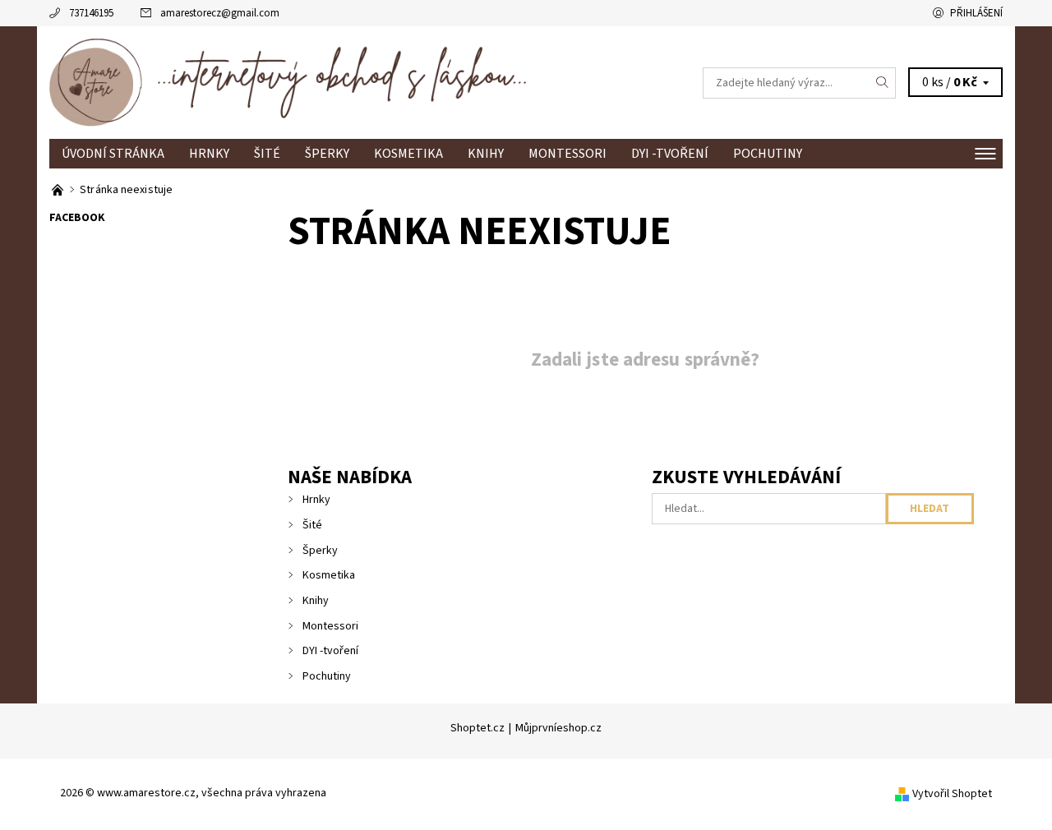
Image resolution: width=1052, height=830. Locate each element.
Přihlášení (976, 13)
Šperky (327, 154)
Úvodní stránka (113, 154)
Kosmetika (408, 154)
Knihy (486, 154)
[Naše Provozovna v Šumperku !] (59, 190)
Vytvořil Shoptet (952, 794)
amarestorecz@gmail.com (219, 13)
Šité (267, 154)
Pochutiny (767, 154)
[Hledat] (883, 83)
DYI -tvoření (669, 154)
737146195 (91, 13)
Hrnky (209, 154)
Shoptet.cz (477, 728)
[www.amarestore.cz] (287, 82)
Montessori (567, 154)
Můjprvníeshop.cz (558, 728)
